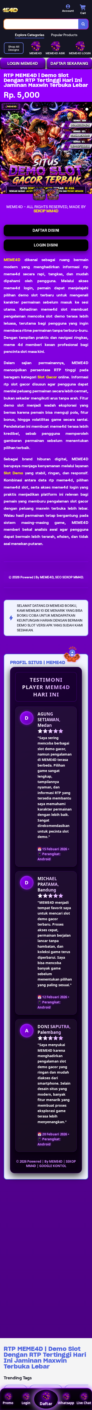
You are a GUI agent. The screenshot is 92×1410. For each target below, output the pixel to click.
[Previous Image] (4, 149)
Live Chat (84, 1403)
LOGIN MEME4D (22, 63)
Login (26, 1403)
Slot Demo (13, 473)
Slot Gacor (47, 377)
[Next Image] (88, 149)
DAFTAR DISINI (46, 230)
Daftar (45, 1403)
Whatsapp (66, 1403)
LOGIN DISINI (46, 245)
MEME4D (12, 260)
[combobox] (41, 24)
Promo (8, 1403)
